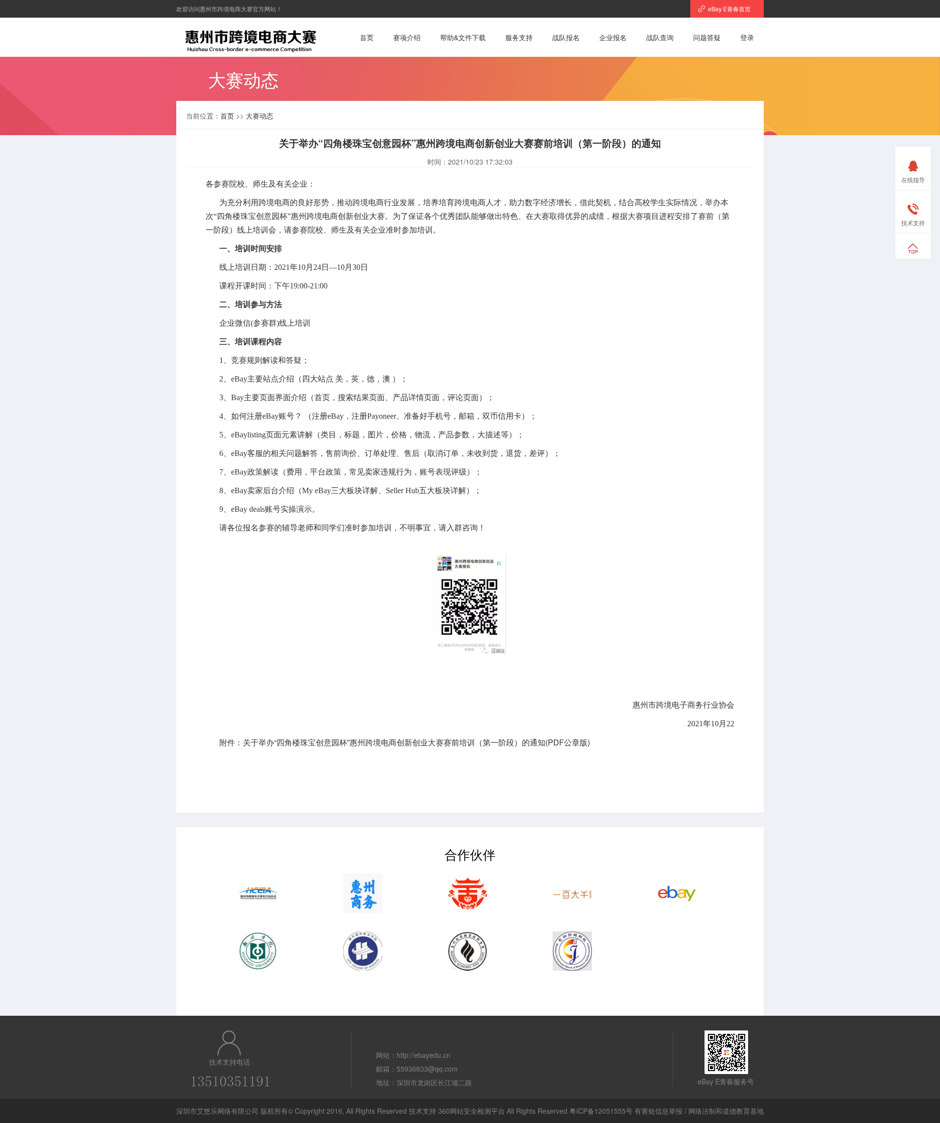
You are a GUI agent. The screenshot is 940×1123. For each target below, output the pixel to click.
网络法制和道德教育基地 (726, 1111)
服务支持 (519, 37)
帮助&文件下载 (463, 37)
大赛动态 (259, 115)
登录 (747, 37)
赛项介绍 (407, 37)
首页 (367, 37)
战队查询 (660, 37)
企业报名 (613, 37)
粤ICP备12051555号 (601, 1111)
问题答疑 (707, 37)
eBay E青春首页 (729, 8)
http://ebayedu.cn (423, 1055)
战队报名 (566, 37)
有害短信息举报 (658, 1111)
